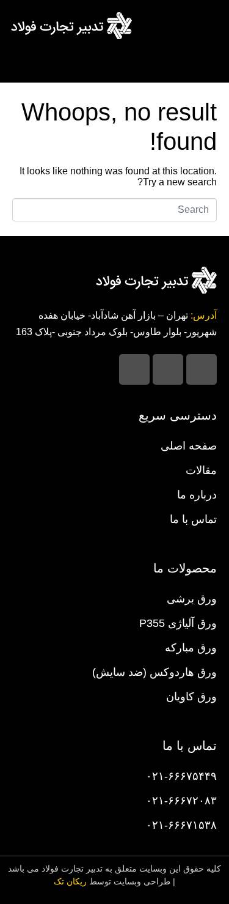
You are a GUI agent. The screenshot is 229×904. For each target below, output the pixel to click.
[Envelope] (134, 369)
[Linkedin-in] (168, 369)
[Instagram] (201, 369)
